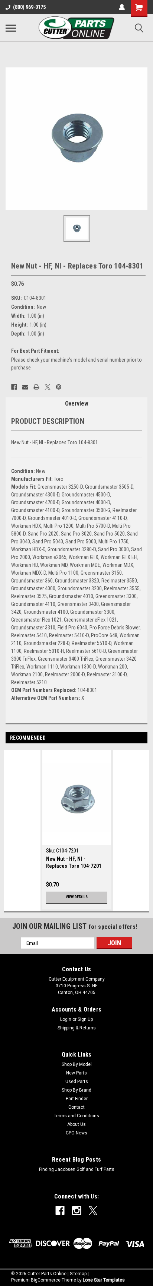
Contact (76, 1107)
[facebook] (60, 1210)
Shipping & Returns (77, 1028)
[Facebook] (14, 387)
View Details (77, 897)
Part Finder (77, 1098)
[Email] (25, 387)
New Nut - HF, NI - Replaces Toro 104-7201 (74, 862)
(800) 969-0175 (29, 7)
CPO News (76, 1133)
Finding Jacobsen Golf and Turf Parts (76, 1169)
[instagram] (76, 1210)
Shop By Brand (76, 1090)
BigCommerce (46, 1280)
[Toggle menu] (11, 28)
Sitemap (78, 1273)
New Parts (76, 1073)
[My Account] (122, 7)
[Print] (36, 387)
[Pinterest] (59, 387)
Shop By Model (77, 1064)
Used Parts (76, 1081)
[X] (48, 387)
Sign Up (85, 1019)
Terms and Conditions (76, 1115)
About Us (76, 1124)
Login (65, 1019)
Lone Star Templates (104, 1280)
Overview (76, 403)
